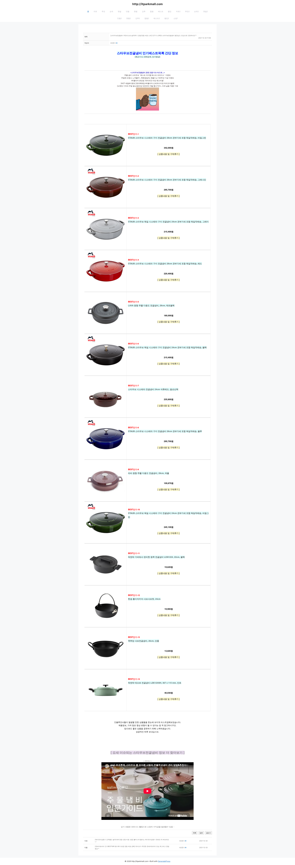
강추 (143, 11)
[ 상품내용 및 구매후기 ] (168, 153)
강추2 (137, 18)
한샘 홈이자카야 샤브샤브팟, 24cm (144, 598)
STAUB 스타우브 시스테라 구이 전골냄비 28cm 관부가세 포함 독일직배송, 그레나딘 (167, 179)
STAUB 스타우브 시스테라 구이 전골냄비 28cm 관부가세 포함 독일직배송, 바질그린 (167, 137)
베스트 (160, 11)
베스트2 (157, 18)
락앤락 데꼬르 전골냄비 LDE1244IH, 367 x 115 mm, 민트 (154, 682)
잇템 (127, 11)
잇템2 (119, 18)
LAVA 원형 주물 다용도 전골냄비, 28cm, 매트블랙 (151, 305)
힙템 (151, 11)
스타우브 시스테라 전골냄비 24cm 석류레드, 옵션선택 (153, 389)
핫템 (135, 11)
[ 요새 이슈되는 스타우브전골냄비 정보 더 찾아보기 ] (148, 752)
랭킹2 (166, 18)
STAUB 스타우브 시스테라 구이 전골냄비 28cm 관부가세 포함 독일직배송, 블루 (165, 431)
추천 (103, 11)
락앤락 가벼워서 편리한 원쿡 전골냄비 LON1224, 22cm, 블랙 (156, 557)
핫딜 (119, 11)
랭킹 (169, 11)
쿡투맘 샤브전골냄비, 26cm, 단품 (143, 640)
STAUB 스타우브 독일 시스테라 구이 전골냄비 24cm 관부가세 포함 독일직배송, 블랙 (167, 347)
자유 (95, 11)
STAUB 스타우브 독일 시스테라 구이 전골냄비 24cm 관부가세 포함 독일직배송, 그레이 (168, 221)
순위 (111, 11)
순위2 (196, 11)
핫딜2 (205, 11)
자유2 (178, 11)
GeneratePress (164, 861)
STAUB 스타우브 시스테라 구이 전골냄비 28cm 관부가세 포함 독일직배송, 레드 (165, 263)
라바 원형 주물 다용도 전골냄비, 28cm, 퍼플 (148, 473)
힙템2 (147, 18)
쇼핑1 (176, 18)
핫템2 (128, 18)
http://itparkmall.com (147, 4)
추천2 (187, 11)
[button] (113, 43)
